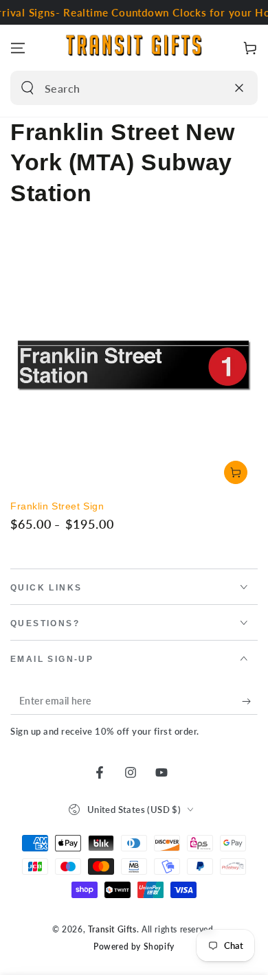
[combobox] (119, 88)
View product (235, 472)
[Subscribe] (250, 701)
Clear (212, 87)
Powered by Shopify (134, 946)
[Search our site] (27, 88)
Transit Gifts (112, 929)
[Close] (239, 88)
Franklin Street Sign (57, 506)
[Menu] (18, 48)
